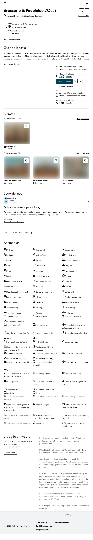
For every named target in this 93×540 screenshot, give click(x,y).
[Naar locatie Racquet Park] (76, 167)
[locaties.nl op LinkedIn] (87, 528)
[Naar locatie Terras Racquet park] (46, 167)
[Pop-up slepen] (57, 90)
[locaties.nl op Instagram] (74, 528)
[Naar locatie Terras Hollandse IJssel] (17, 167)
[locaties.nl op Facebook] (81, 528)
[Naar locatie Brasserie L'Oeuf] (17, 133)
